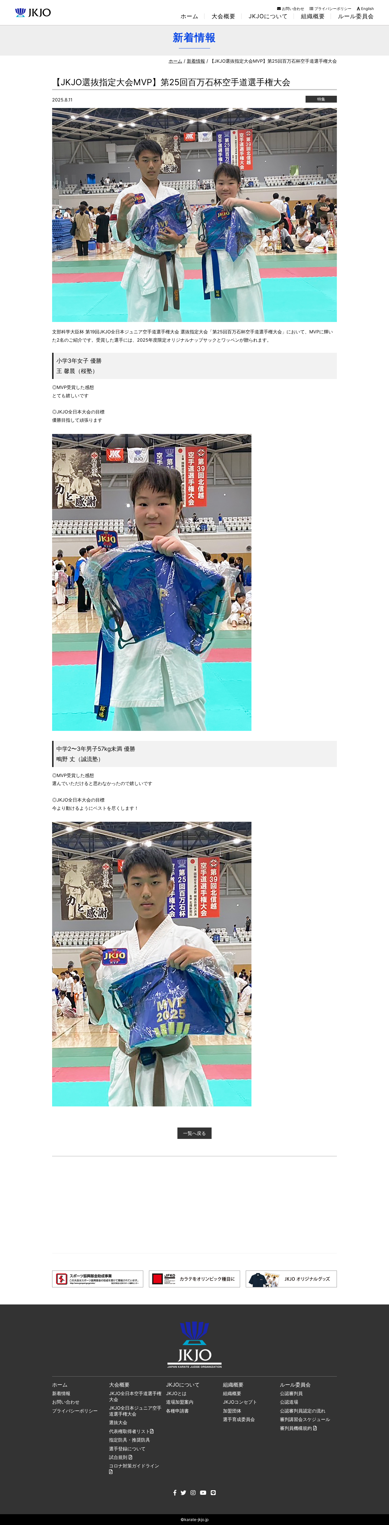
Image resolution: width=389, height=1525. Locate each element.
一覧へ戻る (194, 1133)
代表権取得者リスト (129, 1431)
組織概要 (232, 1393)
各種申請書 (177, 1411)
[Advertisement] (194, 1205)
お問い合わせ (292, 8)
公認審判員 (291, 1393)
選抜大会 (118, 1422)
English (367, 8)
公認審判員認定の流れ (302, 1411)
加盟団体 (232, 1411)
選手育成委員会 (239, 1419)
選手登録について (127, 1448)
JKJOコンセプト (240, 1402)
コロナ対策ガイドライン (134, 1466)
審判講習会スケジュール (305, 1419)
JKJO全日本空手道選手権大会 (135, 1396)
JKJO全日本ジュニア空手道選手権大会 (135, 1411)
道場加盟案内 (179, 1402)
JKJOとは (176, 1393)
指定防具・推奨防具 (129, 1440)
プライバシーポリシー (332, 8)
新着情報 (196, 61)
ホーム (189, 16)
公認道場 (289, 1402)
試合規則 (119, 1457)
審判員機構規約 (296, 1428)
